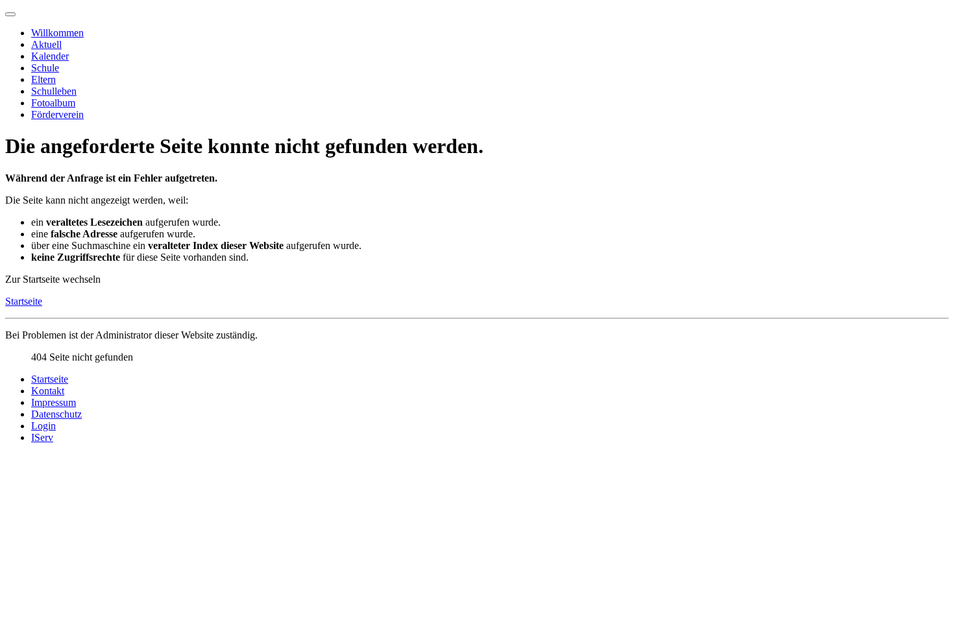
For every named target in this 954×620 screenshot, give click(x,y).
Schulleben (54, 91)
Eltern (43, 79)
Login (43, 425)
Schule (45, 67)
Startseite (23, 301)
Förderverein (57, 114)
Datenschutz (56, 414)
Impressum (53, 402)
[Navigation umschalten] (10, 14)
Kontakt (47, 390)
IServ (42, 437)
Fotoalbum (53, 102)
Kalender (50, 56)
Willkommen (57, 32)
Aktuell (46, 44)
